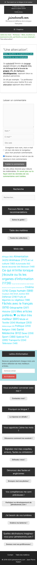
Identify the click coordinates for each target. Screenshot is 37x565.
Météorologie (8, 326)
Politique (23, 325)
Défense (9, 296)
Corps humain (21, 290)
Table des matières (22, 555)
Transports (17, 340)
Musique (24, 322)
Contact (10, 555)
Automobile (23, 263)
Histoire (9, 311)
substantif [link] (10, 63)
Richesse (16, 35)
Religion (9, 329)
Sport (9, 336)
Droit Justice (21, 294)
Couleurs (7, 294)
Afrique (7, 256)
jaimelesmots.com (19, 18)
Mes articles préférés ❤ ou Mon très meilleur (17, 315)
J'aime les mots (5, 35)
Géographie (19, 307)
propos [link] (6, 71)
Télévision (10, 343)
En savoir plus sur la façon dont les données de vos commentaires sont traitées (18, 173)
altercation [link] (7, 85)
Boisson (28, 266)
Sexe (28, 333)
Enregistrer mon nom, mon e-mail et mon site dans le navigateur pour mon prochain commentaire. (19, 150)
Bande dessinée (11, 267)
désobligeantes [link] (10, 73)
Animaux (18, 260)
